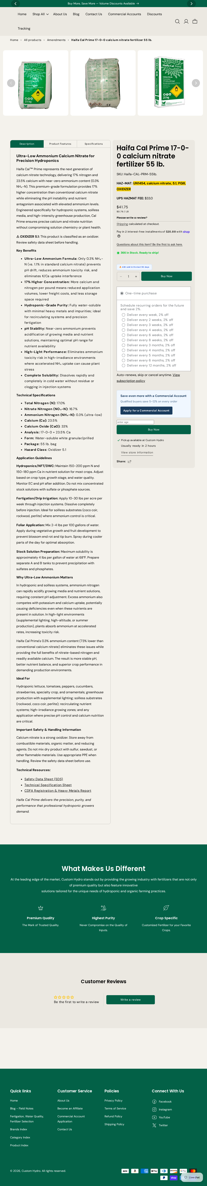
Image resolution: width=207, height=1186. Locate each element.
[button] (40, 14)
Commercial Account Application (71, 1118)
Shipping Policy (114, 1124)
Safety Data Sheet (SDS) (43, 779)
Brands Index (18, 1129)
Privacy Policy (114, 1100)
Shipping (122, 224)
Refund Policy (113, 1116)
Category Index (20, 1137)
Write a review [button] (130, 999)
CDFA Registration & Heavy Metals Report (57, 791)
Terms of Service (115, 1108)
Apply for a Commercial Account (146, 410)
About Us (63, 1100)
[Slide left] (11, 83)
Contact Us (64, 1129)
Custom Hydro (31, 1171)
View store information (137, 452)
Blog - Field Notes (21, 1108)
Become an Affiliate (70, 1108)
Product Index (19, 1145)
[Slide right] (196, 83)
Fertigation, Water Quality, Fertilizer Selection (27, 1118)
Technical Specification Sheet (48, 785)
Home (14, 1100)
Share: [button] (121, 461)
